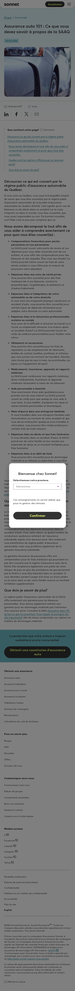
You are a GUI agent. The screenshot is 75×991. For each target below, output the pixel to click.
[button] (37, 486)
